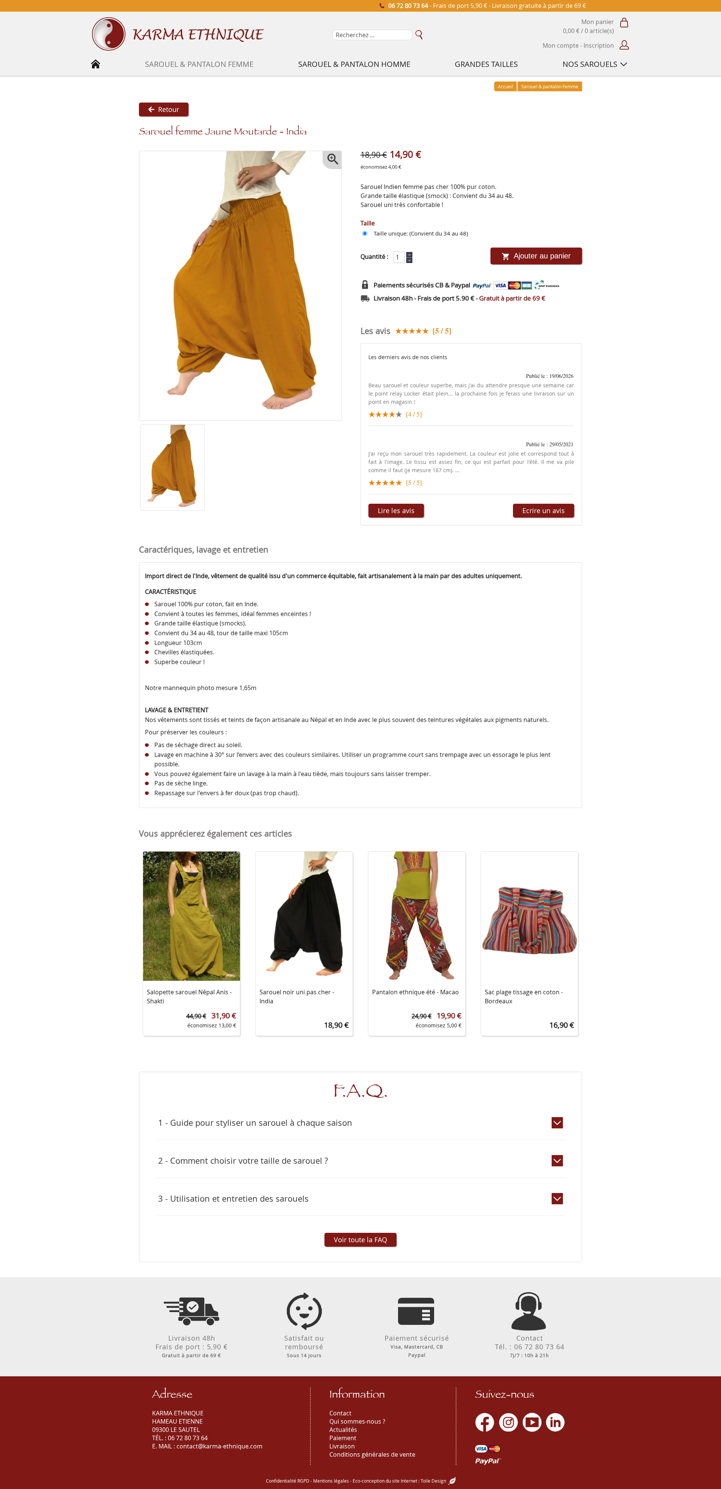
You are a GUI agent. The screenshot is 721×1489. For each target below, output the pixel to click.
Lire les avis (396, 510)
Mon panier (597, 22)
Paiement (342, 1438)
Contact (340, 1413)
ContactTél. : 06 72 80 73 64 (529, 1346)
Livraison (342, 1446)
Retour (168, 109)
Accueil (505, 86)
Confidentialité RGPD (287, 1481)
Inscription (599, 45)
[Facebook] (485, 1422)
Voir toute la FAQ (360, 1239)
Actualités (343, 1430)
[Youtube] (532, 1422)
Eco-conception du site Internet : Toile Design (399, 1481)
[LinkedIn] (555, 1422)
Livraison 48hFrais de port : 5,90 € (191, 1346)
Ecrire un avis (543, 510)
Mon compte (561, 45)
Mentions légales (331, 1481)
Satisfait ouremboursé (304, 1346)
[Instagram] (508, 1422)
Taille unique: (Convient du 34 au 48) (421, 233)
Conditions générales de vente (372, 1454)
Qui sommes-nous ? (357, 1421)
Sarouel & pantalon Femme (549, 86)
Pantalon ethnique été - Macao (415, 992)
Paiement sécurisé (417, 1345)
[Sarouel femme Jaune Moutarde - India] (172, 467)
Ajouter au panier (542, 256)
